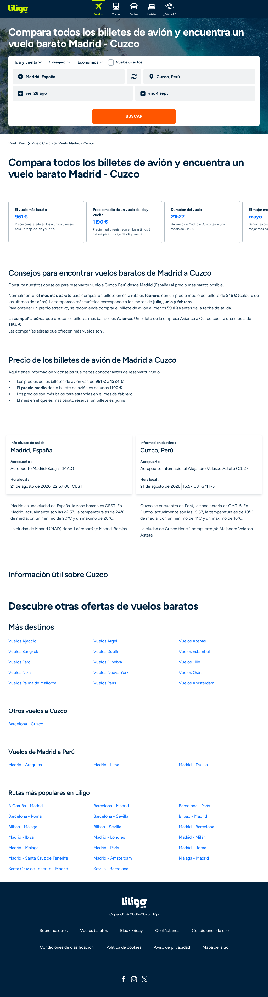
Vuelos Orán (190, 672)
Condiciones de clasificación (67, 947)
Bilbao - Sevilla (107, 826)
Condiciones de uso (210, 930)
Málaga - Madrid (194, 858)
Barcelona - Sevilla (110, 816)
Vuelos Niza (19, 672)
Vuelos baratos (94, 930)
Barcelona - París (194, 805)
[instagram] (134, 978)
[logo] (18, 9)
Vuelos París (104, 682)
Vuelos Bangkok (23, 651)
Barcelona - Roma (25, 816)
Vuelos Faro (19, 662)
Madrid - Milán (192, 837)
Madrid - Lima (106, 764)
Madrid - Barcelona (196, 826)
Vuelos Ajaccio (22, 641)
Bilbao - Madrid (193, 816)
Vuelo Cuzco (42, 143)
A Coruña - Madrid (25, 805)
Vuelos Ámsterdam (196, 682)
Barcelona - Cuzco (25, 723)
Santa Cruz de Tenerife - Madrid (38, 868)
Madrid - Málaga (23, 847)
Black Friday (131, 930)
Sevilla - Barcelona (110, 868)
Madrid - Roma (192, 847)
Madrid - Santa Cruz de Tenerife (38, 858)
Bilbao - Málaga (22, 826)
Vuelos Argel (105, 641)
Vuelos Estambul (194, 651)
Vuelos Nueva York (111, 672)
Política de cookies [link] (123, 947)
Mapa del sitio (215, 947)
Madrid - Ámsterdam (112, 858)
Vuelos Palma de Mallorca (32, 682)
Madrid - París (106, 847)
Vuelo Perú (17, 143)
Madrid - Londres (109, 837)
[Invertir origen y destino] (134, 76)
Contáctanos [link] (167, 930)
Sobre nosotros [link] (54, 930)
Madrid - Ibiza (21, 837)
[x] (144, 978)
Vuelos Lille (189, 662)
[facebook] (123, 978)
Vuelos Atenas (192, 641)
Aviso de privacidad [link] (172, 947)
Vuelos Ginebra (107, 662)
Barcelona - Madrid (111, 805)
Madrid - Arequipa (25, 764)
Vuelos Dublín (106, 651)
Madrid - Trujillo (193, 764)
